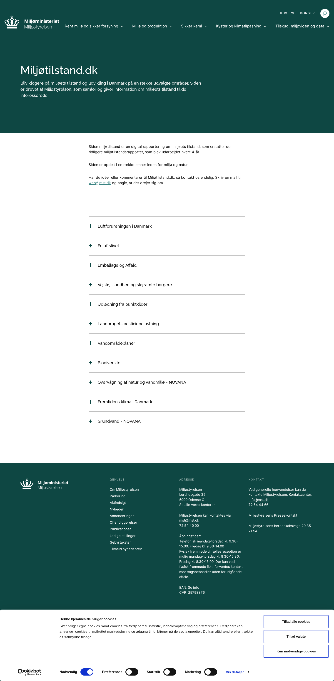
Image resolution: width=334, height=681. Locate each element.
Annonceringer (122, 516)
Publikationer (120, 529)
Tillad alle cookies (296, 621)
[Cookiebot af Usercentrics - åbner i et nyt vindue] (29, 672)
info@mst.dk (259, 500)
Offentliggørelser (123, 522)
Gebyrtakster (120, 542)
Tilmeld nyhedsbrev (126, 549)
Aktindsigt (118, 502)
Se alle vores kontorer (197, 505)
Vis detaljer (235, 672)
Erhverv (286, 13)
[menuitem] (94, 30)
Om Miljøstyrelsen (124, 489)
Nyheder (117, 509)
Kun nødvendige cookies (296, 651)
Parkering (117, 496)
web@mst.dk (100, 183)
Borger (307, 13)
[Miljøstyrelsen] (32, 22)
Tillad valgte (296, 636)
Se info (193, 587)
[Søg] (324, 13)
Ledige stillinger (123, 536)
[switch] (131, 672)
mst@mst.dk (189, 520)
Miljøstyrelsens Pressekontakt (273, 515)
